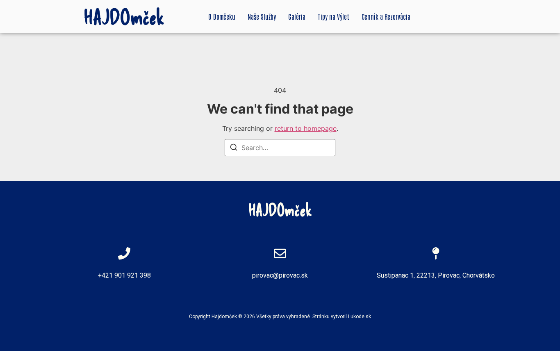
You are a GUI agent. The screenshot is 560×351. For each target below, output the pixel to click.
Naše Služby (262, 16)
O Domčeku (221, 16)
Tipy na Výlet (333, 16)
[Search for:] (280, 147)
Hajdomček (224, 316)
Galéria (296, 16)
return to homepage (306, 128)
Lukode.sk (359, 316)
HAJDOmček (124, 16)
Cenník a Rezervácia (386, 16)
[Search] (233, 148)
